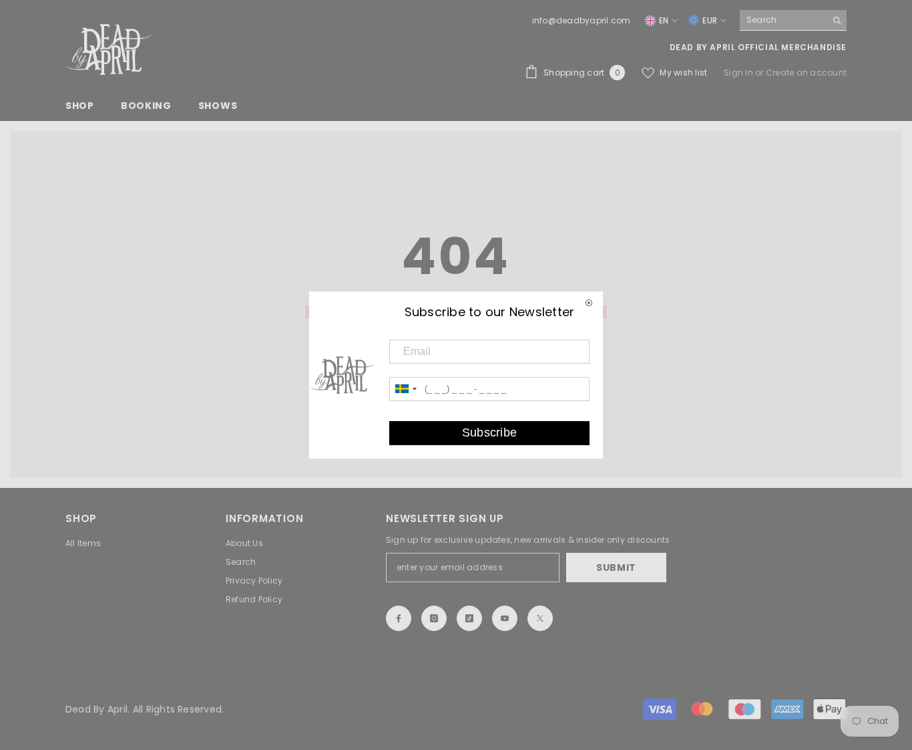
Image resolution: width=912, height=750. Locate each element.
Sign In (739, 72)
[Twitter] (540, 618)
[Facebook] (398, 618)
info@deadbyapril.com (581, 20)
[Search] (793, 20)
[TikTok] (469, 618)
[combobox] (783, 20)
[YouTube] (504, 618)
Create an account (806, 72)
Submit (616, 567)
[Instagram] (434, 618)
